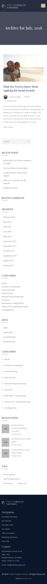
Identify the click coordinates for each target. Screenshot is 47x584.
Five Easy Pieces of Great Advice (15, 168)
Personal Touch (7, 525)
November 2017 (9, 246)
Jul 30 (28, 97)
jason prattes (16, 97)
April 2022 (7, 222)
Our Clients (6, 529)
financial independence (11, 479)
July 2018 (7, 227)
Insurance (6, 300)
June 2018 (7, 231)
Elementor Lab (26, 578)
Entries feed (8, 332)
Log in (5, 328)
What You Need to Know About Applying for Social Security (20, 88)
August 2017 (8, 260)
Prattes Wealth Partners (18, 574)
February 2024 (9, 217)
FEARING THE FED (10, 188)
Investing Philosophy (9, 517)
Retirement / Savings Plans (13, 303)
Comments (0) (11, 101)
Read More (8, 127)
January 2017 (8, 265)
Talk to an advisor (8, 533)
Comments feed (9, 337)
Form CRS (5, 541)
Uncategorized (8, 310)
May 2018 (7, 236)
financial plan (8, 483)
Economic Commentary (11, 286)
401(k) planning (9, 474)
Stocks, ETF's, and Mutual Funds (15, 306)
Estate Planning (8, 290)
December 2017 (9, 241)
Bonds (4, 283)
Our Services (6, 521)
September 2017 (10, 256)
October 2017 (8, 251)
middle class (21, 483)
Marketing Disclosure (9, 537)
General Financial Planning (12, 296)
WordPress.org (9, 341)
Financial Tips (7, 293)
